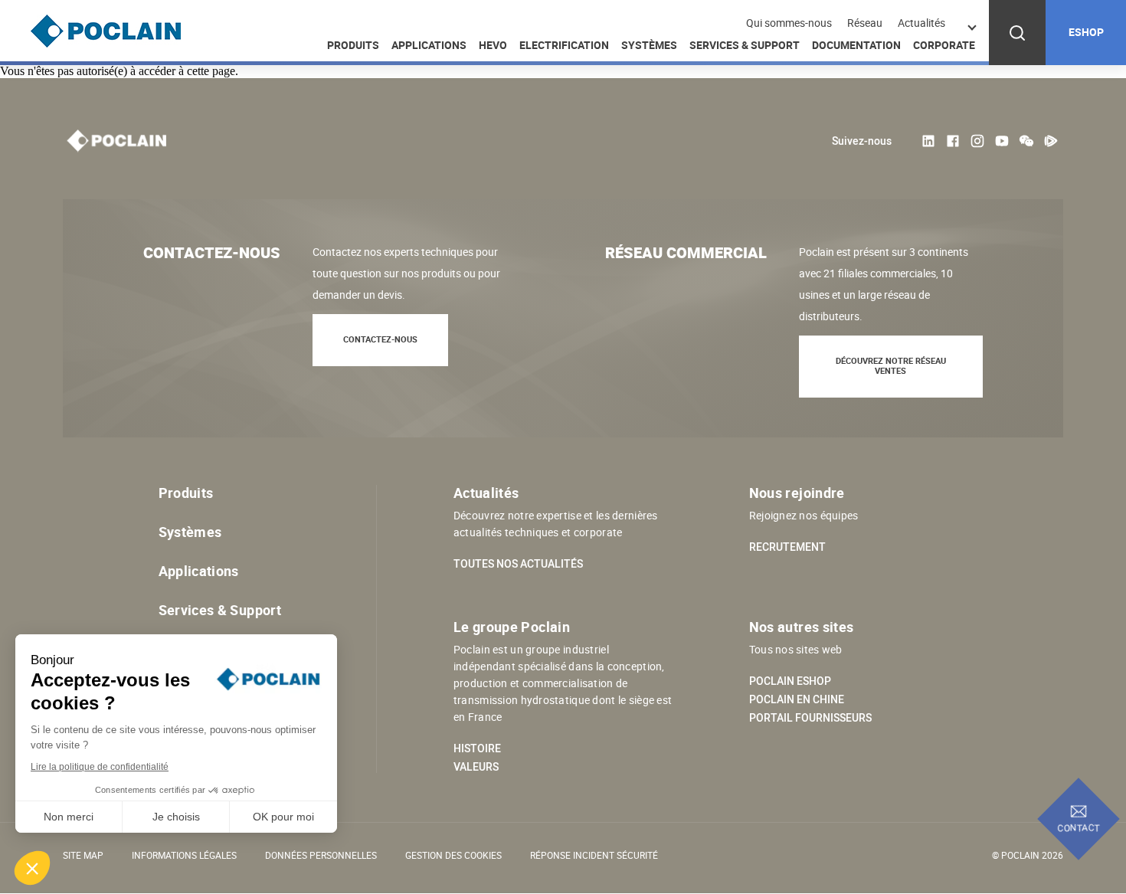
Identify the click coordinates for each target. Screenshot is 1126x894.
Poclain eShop (790, 681)
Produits (353, 45)
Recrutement (787, 547)
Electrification (564, 45)
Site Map (83, 855)
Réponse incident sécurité (594, 855)
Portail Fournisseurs (810, 718)
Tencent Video (1051, 141)
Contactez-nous (380, 339)
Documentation (856, 45)
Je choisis (176, 816)
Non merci (68, 816)
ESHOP (1086, 32)
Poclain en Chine (796, 699)
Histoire (477, 748)
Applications (428, 45)
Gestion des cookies (453, 855)
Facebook (953, 141)
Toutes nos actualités (518, 564)
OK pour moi (283, 816)
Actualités (921, 23)
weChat (1026, 141)
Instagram (977, 141)
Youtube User (1002, 141)
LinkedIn (928, 141)
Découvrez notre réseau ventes (891, 365)
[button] (32, 868)
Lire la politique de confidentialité (100, 766)
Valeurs (476, 767)
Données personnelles (321, 855)
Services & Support (744, 45)
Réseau (864, 23)
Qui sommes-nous (789, 23)
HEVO (493, 45)
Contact (1079, 827)
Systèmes (649, 45)
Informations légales (184, 855)
